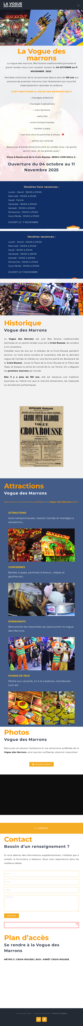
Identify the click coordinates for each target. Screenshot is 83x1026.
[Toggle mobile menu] (78, 5)
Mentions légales (60, 1013)
